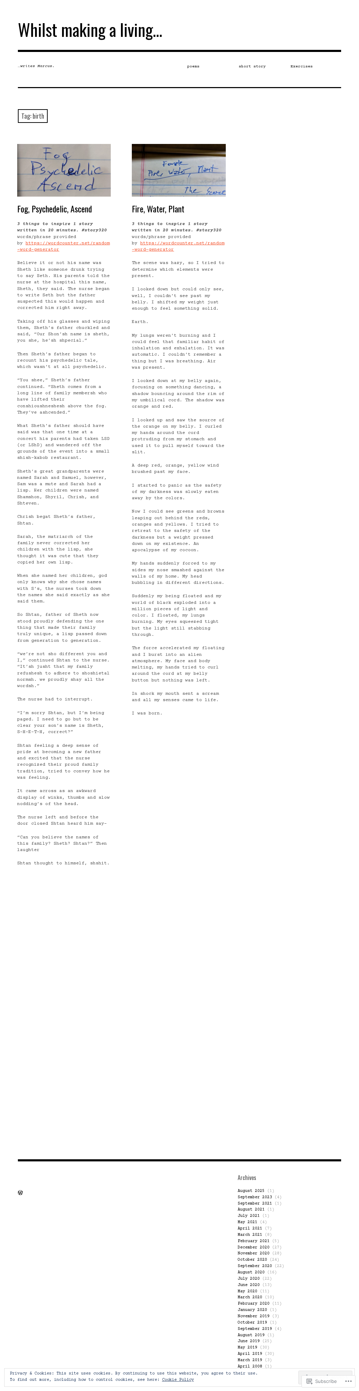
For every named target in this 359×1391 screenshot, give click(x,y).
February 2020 (254, 1303)
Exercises (302, 66)
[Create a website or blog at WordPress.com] (20, 1194)
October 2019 (252, 1322)
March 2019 (250, 1360)
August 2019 (251, 1335)
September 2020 (255, 1266)
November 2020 (254, 1253)
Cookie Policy (178, 1380)
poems (193, 66)
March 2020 (250, 1297)
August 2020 (251, 1272)
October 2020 (252, 1260)
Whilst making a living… (90, 29)
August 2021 (251, 1209)
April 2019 (250, 1354)
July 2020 (249, 1279)
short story (252, 66)
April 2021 (250, 1228)
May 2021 (247, 1222)
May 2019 (247, 1347)
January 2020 (252, 1310)
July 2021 (249, 1216)
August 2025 (251, 1191)
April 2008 (250, 1366)
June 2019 (249, 1341)
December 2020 (254, 1247)
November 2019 (254, 1316)
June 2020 (249, 1285)
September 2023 (255, 1197)
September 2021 (255, 1203)
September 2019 (255, 1329)
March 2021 (250, 1235)
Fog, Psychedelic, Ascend (54, 208)
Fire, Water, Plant (158, 208)
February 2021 (254, 1241)
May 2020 (247, 1291)
